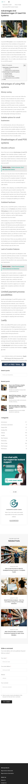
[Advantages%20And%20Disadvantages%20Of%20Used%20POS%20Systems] (7, 528)
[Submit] (25, 375)
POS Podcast (4, 446)
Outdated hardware (8, 74)
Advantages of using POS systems (10, 67)
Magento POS (10, 358)
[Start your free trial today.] (14, 364)
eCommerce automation (7, 424)
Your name (4, 658)
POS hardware (4, 211)
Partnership (4, 440)
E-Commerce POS (22, 360)
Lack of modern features (9, 76)
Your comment (4, 683)
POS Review (4, 448)
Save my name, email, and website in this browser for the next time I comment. (12, 696)
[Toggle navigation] (9, 1)
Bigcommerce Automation (7, 773)
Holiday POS (4, 430)
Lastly (4, 79)
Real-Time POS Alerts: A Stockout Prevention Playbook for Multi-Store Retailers (14, 633)
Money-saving (7, 68)
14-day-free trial (6, 345)
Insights (3, 435)
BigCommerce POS (18, 358)
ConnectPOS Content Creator (11, 7)
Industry (3, 432)
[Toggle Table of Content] (23, 65)
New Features (4, 438)
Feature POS (4, 427)
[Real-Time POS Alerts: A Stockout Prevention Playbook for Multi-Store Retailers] (4, 408)
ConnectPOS (4, 336)
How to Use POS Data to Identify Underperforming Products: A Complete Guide (14, 570)
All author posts (14, 520)
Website (3, 674)
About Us (3, 780)
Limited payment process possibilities (12, 77)
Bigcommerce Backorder (7, 770)
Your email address (6, 666)
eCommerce (4, 422)
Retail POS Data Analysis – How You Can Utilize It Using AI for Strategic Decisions (14, 601)
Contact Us (3, 782)
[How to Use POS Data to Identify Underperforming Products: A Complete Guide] (4, 387)
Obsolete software (8, 73)
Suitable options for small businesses (12, 70)
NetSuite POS (14, 360)
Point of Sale (18, 4)
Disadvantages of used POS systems (11, 71)
